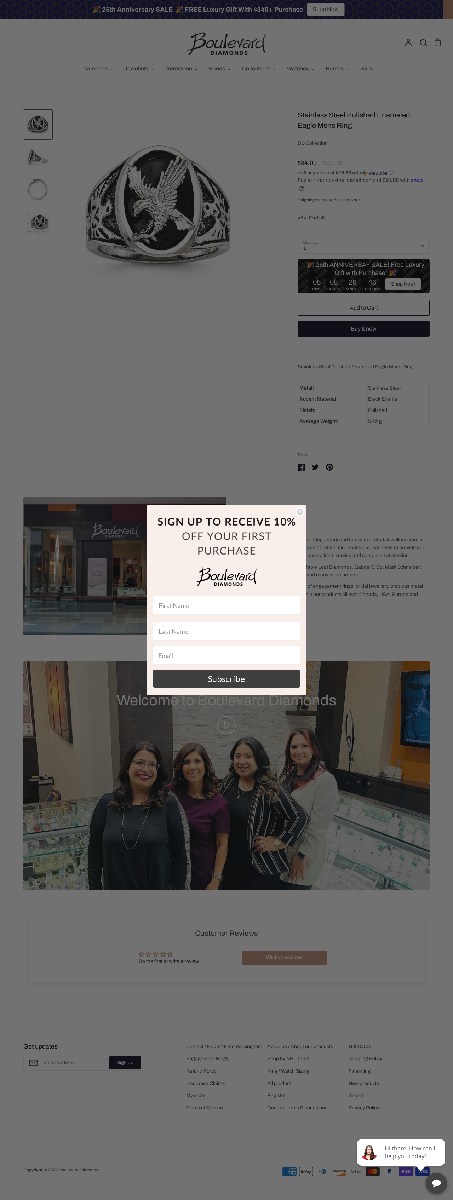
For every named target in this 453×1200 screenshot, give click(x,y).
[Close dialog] (299, 511)
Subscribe (226, 678)
